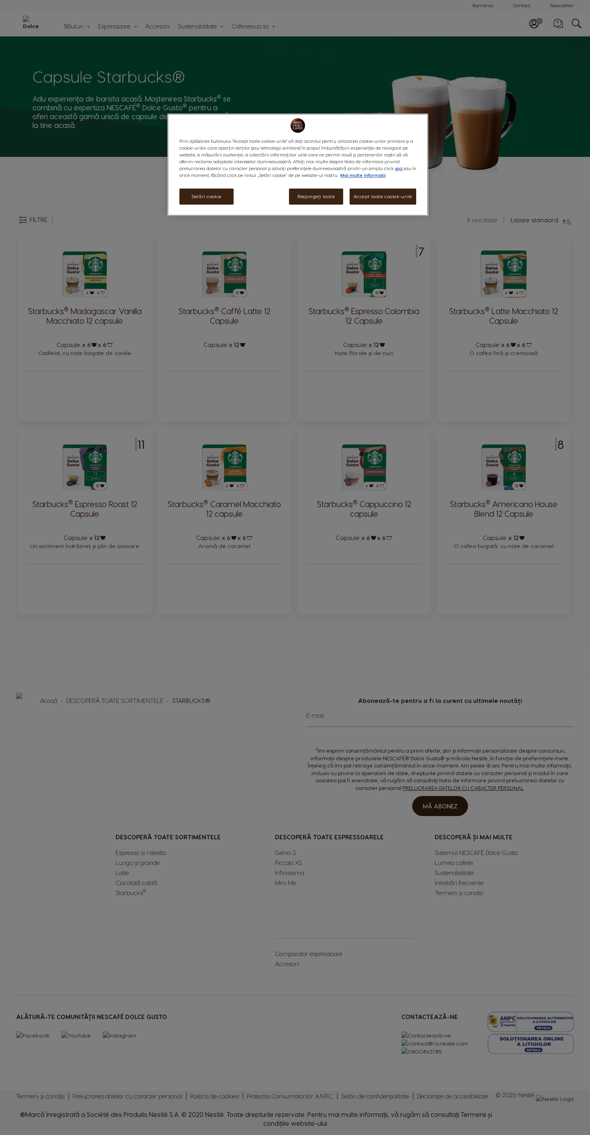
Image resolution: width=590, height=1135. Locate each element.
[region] (297, 165)
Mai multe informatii (363, 175)
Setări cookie (206, 196)
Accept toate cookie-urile (383, 196)
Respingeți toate (316, 196)
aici (399, 168)
